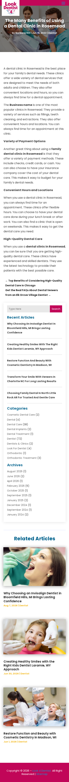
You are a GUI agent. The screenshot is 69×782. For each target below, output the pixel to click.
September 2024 (17, 510)
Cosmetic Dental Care (21, 414)
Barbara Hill (22, 33)
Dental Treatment (18, 434)
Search (56, 309)
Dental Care (14, 424)
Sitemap (42, 774)
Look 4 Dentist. (41, 770)
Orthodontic (14, 453)
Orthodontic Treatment (22, 458)
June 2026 (13, 476)
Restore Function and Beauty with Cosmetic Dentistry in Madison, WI (30, 735)
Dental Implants (17, 429)
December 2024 (17, 505)
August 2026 (14, 471)
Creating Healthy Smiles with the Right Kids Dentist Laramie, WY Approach (29, 665)
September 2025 (17, 495)
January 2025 (15, 500)
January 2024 (15, 514)
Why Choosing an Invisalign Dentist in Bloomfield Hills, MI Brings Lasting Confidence (31, 328)
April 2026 (13, 481)
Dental (11, 419)
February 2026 (16, 486)
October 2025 (15, 490)
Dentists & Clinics (17, 443)
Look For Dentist (17, 448)
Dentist (52, 33)
